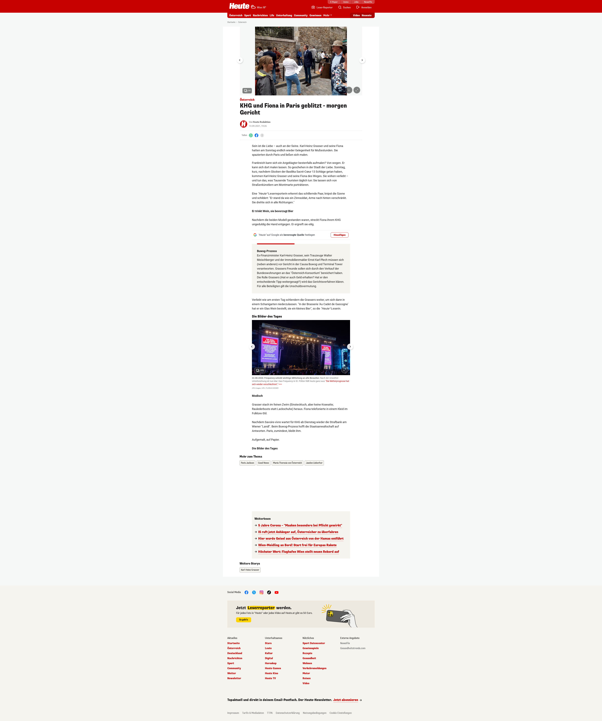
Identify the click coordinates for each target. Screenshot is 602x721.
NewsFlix (345, 643)
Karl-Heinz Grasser (250, 569)
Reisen (307, 678)
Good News (263, 462)
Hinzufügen (340, 235)
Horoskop (270, 663)
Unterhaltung (284, 15)
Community (301, 15)
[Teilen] (262, 135)
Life (272, 15)
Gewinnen (315, 15)
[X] (254, 592)
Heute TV (270, 678)
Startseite (231, 22)
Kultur (269, 653)
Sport (247, 15)
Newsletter (234, 678)
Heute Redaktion (261, 122)
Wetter (231, 673)
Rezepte (307, 653)
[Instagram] (261, 592)
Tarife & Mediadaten (253, 713)
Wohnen (307, 663)
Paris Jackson (247, 462)
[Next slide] (362, 60)
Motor (306, 673)
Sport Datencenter (314, 643)
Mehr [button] (326, 15)
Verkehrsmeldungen (314, 668)
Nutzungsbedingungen (314, 713)
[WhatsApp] (251, 135)
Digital (269, 658)
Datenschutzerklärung (288, 713)
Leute (268, 648)
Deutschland (234, 653)
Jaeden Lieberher (314, 462)
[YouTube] (276, 592)
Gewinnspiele (311, 648)
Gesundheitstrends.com (352, 648)
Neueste (367, 15)
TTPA (270, 713)
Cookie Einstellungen (341, 713)
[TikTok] (269, 592)
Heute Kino (271, 673)
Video (356, 15)
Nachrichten (234, 658)
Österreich (235, 15)
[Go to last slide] (240, 60)
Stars (268, 643)
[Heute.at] (239, 6)
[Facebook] (256, 135)
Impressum (233, 713)
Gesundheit (309, 658)
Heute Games (273, 668)
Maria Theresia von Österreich (287, 462)
